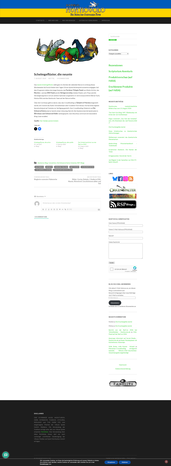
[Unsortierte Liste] (57, 209)
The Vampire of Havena (43, 170)
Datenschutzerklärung (88, 20)
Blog (46, 163)
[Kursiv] (46, 209)
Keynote (49, 167)
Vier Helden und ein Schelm (49, 121)
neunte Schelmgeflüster (45, 85)
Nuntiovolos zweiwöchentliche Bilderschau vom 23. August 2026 (123, 107)
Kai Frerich (39, 167)
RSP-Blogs (80, 163)
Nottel (51, 78)
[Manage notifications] (166, 461)
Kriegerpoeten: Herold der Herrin (120, 156)
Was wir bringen (68, 20)
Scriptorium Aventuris (121, 71)
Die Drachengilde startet (117, 127)
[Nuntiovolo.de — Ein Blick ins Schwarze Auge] (85, 8)
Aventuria (41, 163)
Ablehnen (125, 462)
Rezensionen (116, 65)
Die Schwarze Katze (63, 163)
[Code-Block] (62, 209)
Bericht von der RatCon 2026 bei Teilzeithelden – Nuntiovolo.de (123, 331)
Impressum (106, 20)
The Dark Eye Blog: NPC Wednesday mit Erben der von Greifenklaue (123, 113)
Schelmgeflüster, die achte (42, 142)
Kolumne (74, 163)
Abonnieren (115, 303)
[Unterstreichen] (48, 209)
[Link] (65, 209)
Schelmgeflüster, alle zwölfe (64, 142)
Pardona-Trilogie (61, 167)
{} (68, 209)
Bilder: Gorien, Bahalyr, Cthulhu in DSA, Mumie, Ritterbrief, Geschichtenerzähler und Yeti (84, 180)
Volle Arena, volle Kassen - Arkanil (121, 346)
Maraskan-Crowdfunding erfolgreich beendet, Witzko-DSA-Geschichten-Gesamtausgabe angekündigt (123, 351)
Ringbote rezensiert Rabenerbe (45, 178)
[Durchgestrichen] (51, 209)
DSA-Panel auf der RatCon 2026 (123, 333)
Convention (52, 163)
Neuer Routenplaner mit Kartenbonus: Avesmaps (123, 341)
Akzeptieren (111, 462)
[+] (71, 209)
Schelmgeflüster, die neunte (53, 74)
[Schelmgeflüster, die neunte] (67, 51)
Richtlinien (44, 432)
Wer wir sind (53, 20)
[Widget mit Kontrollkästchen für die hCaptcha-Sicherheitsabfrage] (123, 269)
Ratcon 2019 (75, 167)
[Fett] (43, 209)
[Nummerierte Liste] (54, 209)
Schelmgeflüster (88, 167)
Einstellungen (44, 464)
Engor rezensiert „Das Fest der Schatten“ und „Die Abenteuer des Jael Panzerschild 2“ (123, 121)
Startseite (40, 20)
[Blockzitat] (59, 209)
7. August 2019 (40, 78)
